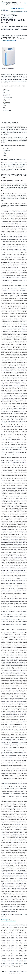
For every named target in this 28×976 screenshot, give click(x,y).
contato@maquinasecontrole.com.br (19, 11)
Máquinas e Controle (16, 3)
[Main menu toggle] (25, 2)
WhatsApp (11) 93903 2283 (17, 8)
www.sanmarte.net (5, 919)
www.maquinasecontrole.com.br (8, 920)
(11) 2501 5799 (4, 10)
